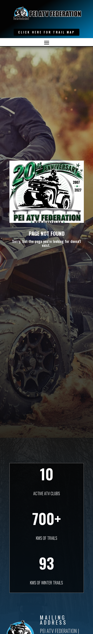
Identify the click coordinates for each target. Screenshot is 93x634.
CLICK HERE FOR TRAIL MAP (46, 32)
